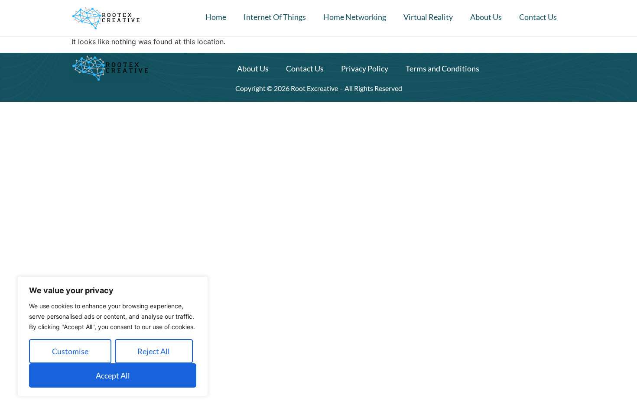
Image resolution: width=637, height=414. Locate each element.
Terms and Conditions (442, 68)
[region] (112, 336)
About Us (486, 17)
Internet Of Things (275, 17)
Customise (70, 351)
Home (215, 17)
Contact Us (538, 17)
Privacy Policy (364, 68)
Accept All (113, 375)
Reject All (153, 351)
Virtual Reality (428, 17)
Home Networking (354, 17)
